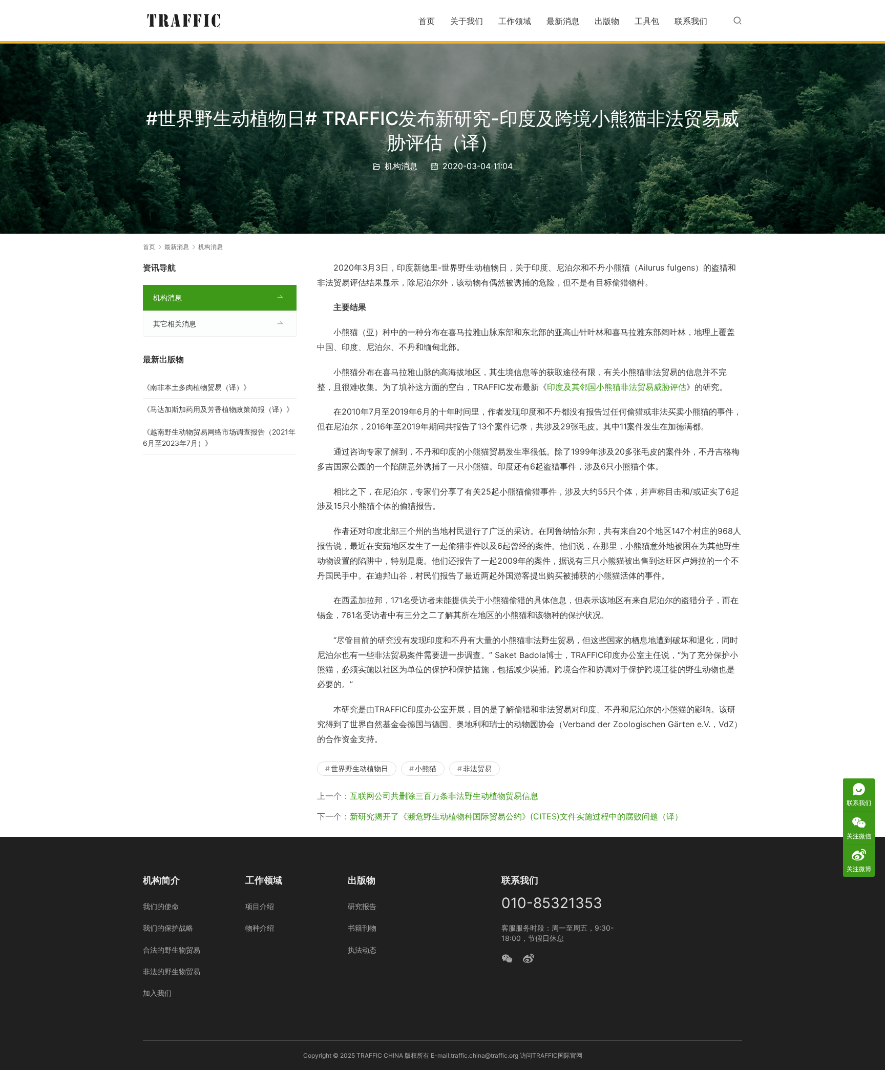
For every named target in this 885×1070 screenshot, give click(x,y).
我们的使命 (161, 906)
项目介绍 (259, 906)
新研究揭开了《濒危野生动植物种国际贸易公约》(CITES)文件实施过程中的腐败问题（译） (516, 816)
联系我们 (691, 21)
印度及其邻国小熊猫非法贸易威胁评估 (616, 387)
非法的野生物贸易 (171, 971)
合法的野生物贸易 (171, 949)
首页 (426, 21)
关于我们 (466, 21)
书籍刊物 (362, 927)
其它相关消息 (174, 323)
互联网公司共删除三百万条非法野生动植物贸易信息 (444, 796)
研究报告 (362, 906)
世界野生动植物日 (359, 768)
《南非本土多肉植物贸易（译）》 (196, 387)
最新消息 (562, 21)
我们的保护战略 (168, 927)
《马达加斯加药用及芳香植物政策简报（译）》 (218, 409)
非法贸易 (477, 768)
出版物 (607, 21)
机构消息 (401, 166)
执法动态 (362, 949)
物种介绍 (259, 927)
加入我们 (157, 993)
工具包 (647, 21)
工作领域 (514, 21)
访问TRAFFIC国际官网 (551, 1055)
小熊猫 (425, 768)
